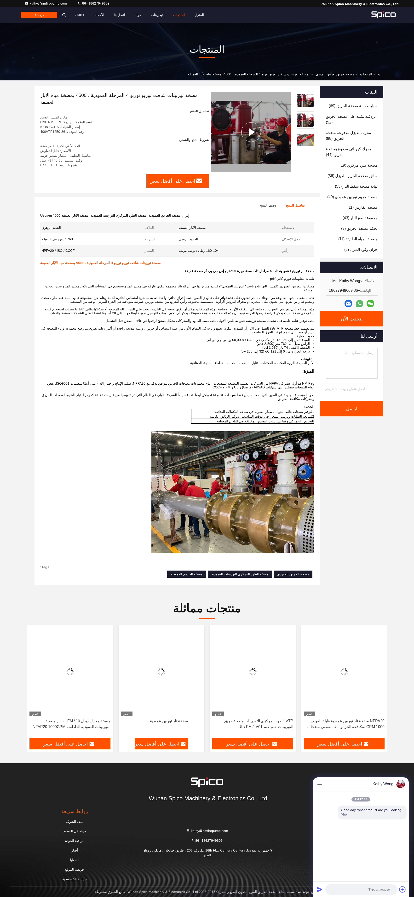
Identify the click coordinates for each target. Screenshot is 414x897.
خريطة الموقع (74, 869)
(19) (358, 165)
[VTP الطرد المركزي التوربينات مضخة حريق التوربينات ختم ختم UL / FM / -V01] (252, 671)
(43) (360, 218)
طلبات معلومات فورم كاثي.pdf (292, 278)
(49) (352, 197)
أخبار (74, 850)
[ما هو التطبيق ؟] (359, 303)
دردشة (39, 15)
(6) (361, 249)
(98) (348, 135)
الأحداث (98, 15)
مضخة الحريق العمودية (187, 574)
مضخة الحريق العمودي (293, 574)
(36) (353, 176)
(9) (359, 228)
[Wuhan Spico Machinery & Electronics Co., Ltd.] (383, 15)
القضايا (74, 860)
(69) (353, 106)
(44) (349, 152)
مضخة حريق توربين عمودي (335, 74)
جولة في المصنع (74, 831)
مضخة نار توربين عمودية (169, 721)
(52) (351, 119)
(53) (356, 186)
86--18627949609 (95, 3)
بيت (380, 74)
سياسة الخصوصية (74, 879)
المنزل (199, 15)
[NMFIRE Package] (251, 132)
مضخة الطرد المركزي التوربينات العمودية (240, 574)
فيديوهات (157, 15)
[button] (378, 683)
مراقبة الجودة (74, 841)
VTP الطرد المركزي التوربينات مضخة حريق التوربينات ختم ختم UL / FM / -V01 (258, 724)
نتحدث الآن (352, 318)
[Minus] (319, 784)
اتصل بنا (119, 15)
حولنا (138, 15)
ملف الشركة (75, 822)
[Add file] (402, 889)
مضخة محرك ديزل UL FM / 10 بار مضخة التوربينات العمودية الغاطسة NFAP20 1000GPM (71, 724)
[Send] (319, 889)
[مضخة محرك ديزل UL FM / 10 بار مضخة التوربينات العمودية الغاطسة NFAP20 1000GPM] (69, 671)
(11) (362, 207)
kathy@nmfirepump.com (49, 3)
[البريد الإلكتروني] (348, 303)
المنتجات (179, 15)
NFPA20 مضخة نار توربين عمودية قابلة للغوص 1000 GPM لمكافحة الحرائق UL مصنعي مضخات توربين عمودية (346, 724)
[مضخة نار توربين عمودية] (161, 671)
